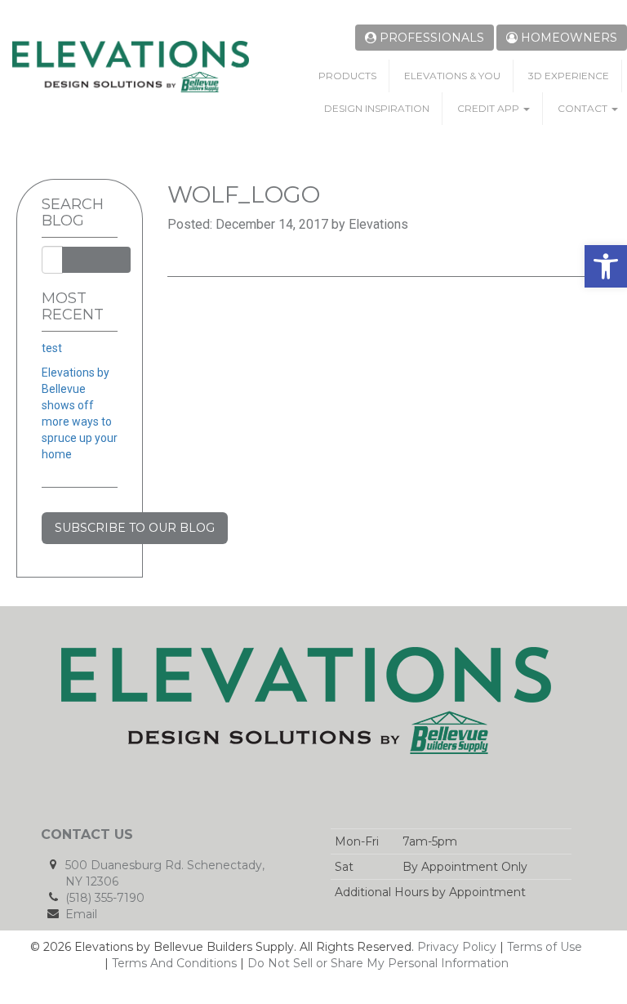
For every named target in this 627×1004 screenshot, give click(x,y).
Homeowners (567, 37)
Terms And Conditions (174, 963)
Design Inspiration (376, 108)
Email (81, 914)
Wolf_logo (243, 194)
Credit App (489, 108)
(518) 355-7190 (105, 897)
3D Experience (568, 75)
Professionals (430, 37)
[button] (606, 266)
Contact (584, 108)
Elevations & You (452, 75)
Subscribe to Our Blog (135, 527)
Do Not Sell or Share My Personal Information (378, 963)
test (52, 348)
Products (347, 75)
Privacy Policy (456, 946)
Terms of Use (544, 946)
